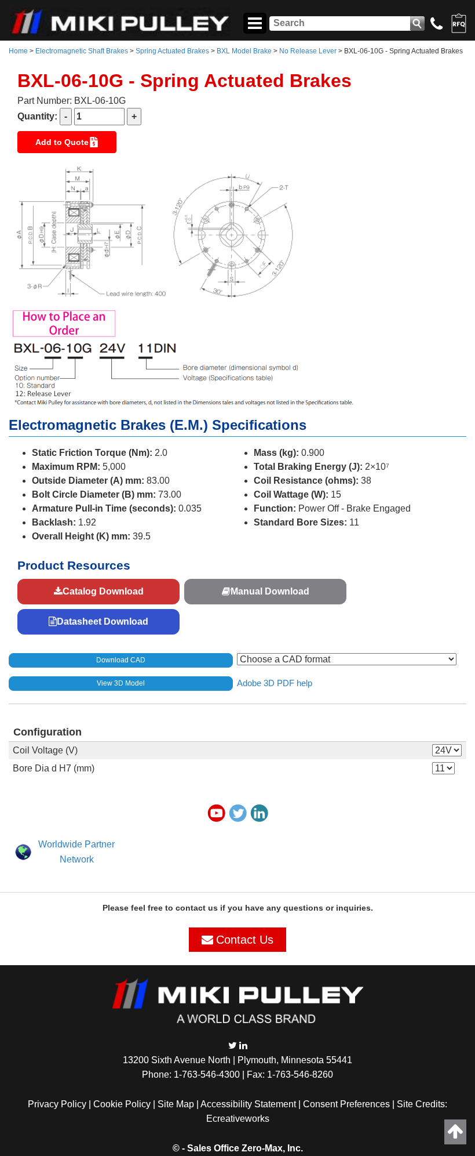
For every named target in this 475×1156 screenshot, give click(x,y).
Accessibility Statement (248, 1104)
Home (18, 51)
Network (77, 859)
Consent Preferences (346, 1104)
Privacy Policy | (60, 1104)
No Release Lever (308, 51)
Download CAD (120, 660)
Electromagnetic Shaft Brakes (81, 51)
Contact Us (244, 939)
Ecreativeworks (237, 1119)
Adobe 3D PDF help (274, 682)
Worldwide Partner (76, 844)
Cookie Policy (122, 1104)
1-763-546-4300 (207, 1074)
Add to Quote (62, 142)
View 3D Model (121, 683)
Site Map (176, 1104)
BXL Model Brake (244, 51)
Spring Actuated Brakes (172, 51)
